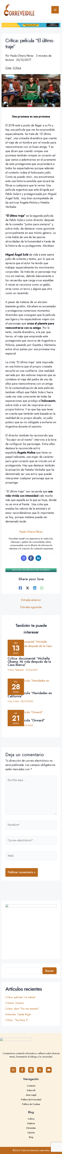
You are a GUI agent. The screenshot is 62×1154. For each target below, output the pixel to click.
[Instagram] (24, 558)
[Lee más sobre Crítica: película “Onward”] (31, 713)
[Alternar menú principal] (55, 9)
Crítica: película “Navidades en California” (30, 695)
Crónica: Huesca (14, 1003)
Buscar (49, 971)
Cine (8, 68)
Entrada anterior (31, 600)
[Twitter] (27, 588)
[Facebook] (31, 558)
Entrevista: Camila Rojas (18, 1014)
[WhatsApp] (41, 588)
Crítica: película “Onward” (26, 720)
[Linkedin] (38, 558)
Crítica (17, 68)
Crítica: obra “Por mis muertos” (22, 1009)
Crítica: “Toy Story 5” (17, 1020)
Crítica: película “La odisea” (20, 997)
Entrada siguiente (31, 607)
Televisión (19, 669)
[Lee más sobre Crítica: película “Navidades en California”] (31, 684)
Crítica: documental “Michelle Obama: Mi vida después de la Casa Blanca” (29, 661)
